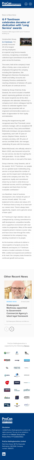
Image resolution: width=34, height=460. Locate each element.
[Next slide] (12, 329)
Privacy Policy (6, 437)
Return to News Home (9, 15)
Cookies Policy (18, 437)
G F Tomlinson (7, 42)
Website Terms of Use (18, 434)
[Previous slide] (6, 329)
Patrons (26, 346)
